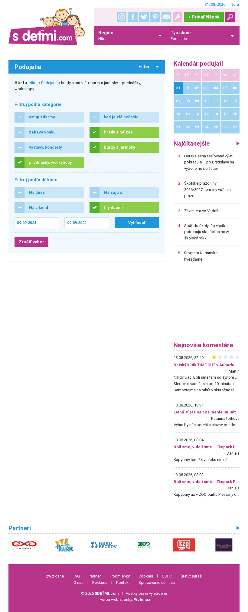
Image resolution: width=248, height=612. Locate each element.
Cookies (146, 576)
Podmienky (120, 576)
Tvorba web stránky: (124, 599)
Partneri (95, 576)
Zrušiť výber (31, 242)
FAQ (76, 576)
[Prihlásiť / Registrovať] (177, 17)
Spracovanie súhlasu (157, 582)
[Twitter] (144, 17)
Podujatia (49, 83)
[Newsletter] (166, 17)
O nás (78, 582)
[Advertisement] (207, 304)
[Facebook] (133, 17)
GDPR (167, 576)
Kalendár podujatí (198, 63)
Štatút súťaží (191, 576)
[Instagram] (121, 17)
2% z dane (55, 576)
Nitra (33, 83)
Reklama (99, 582)
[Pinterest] (155, 17)
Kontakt (123, 582)
